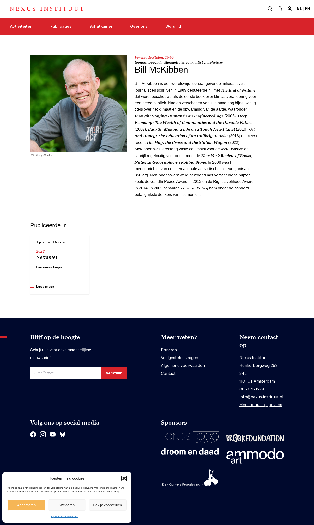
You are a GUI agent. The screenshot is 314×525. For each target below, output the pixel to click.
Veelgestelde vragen (179, 358)
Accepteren (26, 505)
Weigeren (67, 505)
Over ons (139, 26)
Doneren (169, 350)
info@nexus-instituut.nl (261, 397)
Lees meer (45, 286)
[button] (124, 478)
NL (299, 9)
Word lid (173, 26)
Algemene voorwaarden (64, 516)
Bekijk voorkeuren (107, 505)
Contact (168, 374)
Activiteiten (21, 26)
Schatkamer (100, 26)
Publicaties (61, 26)
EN (307, 9)
